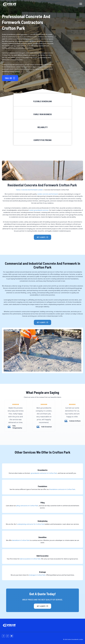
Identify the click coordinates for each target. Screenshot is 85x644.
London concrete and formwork (47, 194)
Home (18, 190)
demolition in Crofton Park (20, 540)
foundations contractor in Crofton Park (62, 489)
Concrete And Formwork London (32, 190)
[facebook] (3, 636)
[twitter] (7, 636)
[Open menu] (80, 4)
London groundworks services (38, 210)
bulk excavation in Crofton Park (30, 559)
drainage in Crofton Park (37, 575)
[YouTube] (11, 636)
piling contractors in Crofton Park (27, 506)
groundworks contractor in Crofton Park (44, 473)
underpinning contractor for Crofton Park (30, 524)
